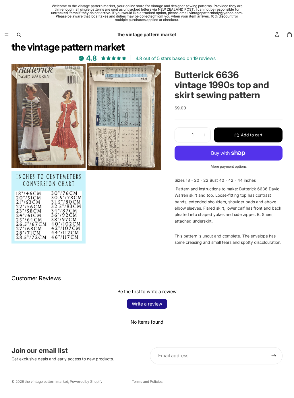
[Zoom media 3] (48, 207)
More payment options (229, 167)
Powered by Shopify (86, 381)
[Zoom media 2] (124, 116)
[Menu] (6, 34)
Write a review (147, 304)
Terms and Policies (147, 381)
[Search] (19, 34)
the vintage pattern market (46, 381)
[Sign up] (274, 356)
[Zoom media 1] (48, 116)
